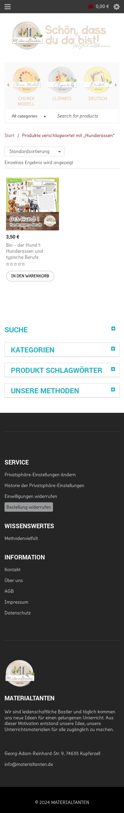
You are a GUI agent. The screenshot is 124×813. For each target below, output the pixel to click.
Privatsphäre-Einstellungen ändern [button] (40, 474)
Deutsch (97, 98)
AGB (9, 591)
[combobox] (28, 116)
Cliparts (62, 98)
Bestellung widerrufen (28, 507)
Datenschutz (18, 613)
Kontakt (12, 569)
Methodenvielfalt (21, 538)
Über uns (14, 580)
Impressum (16, 602)
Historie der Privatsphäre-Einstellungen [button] (44, 485)
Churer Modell (26, 101)
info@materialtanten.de (29, 764)
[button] (30, 276)
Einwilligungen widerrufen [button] (31, 496)
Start (9, 135)
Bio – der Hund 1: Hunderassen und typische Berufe (24, 251)
